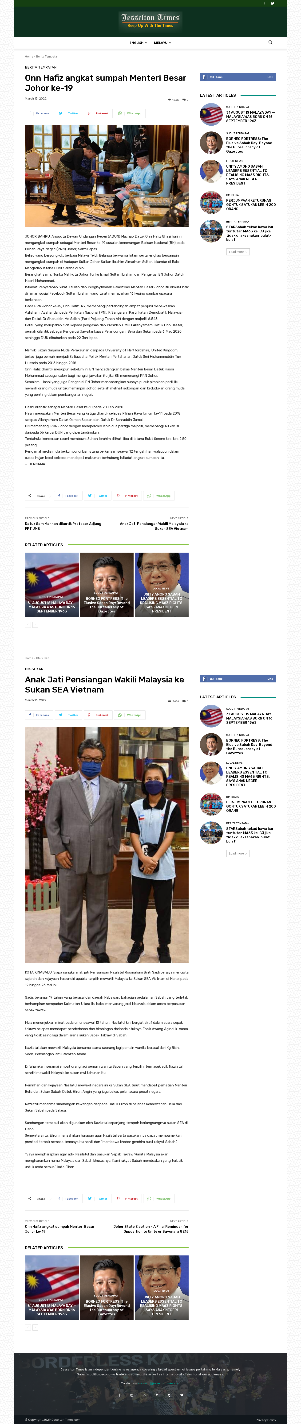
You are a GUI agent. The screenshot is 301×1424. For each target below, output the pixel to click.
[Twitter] (272, 3)
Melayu (160, 42)
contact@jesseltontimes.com (159, 1383)
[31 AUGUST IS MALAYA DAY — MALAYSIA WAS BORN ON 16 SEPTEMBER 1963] (52, 585)
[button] (270, 43)
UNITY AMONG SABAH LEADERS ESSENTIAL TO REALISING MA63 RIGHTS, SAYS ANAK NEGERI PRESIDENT (161, 602)
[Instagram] (131, 1395)
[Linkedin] (144, 1395)
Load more (236, 252)
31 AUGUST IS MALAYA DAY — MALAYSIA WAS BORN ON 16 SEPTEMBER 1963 (52, 607)
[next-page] (35, 625)
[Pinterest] (156, 1395)
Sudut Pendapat (51, 597)
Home (29, 56)
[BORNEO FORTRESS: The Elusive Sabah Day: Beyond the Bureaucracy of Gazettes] (107, 585)
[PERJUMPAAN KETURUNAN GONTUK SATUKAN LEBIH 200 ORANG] (211, 202)
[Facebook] (264, 3)
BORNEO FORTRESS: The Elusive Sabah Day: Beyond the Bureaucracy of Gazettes (107, 605)
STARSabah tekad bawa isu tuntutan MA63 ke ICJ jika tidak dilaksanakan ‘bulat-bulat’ (249, 233)
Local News (161, 588)
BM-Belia (232, 195)
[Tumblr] (169, 1395)
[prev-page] (28, 625)
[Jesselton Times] (150, 22)
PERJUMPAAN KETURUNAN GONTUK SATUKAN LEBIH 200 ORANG (251, 204)
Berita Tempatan (47, 56)
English (136, 42)
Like (270, 77)
